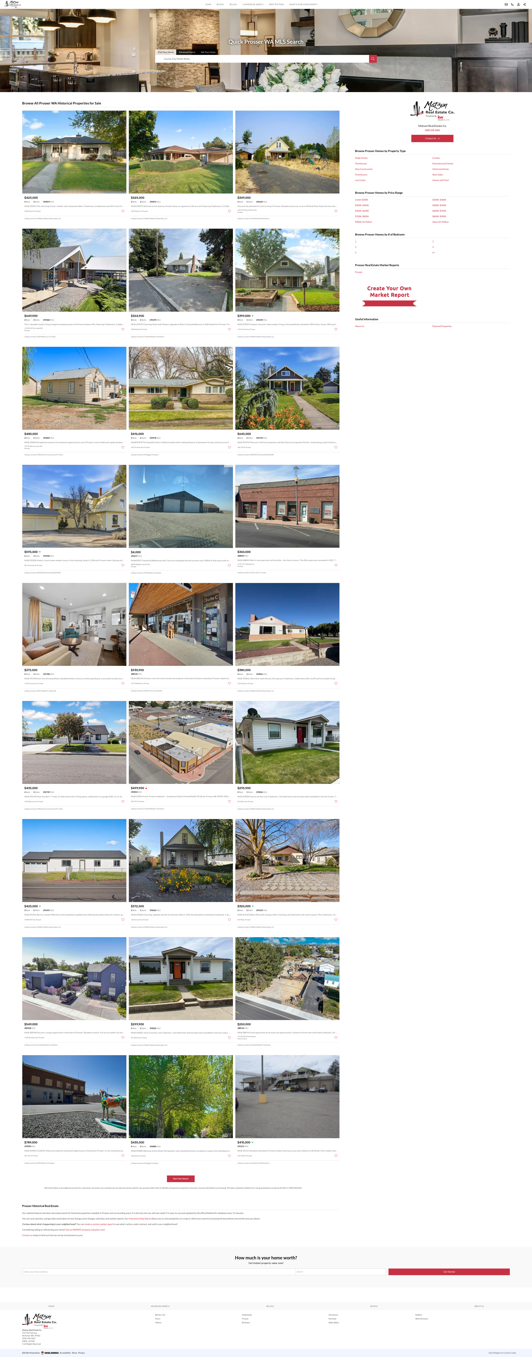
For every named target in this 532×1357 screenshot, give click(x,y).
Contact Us (431, 138)
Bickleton (246, 1322)
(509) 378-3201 (432, 130)
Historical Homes (440, 169)
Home (208, 4)
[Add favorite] (122, 211)
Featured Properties (442, 326)
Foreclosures (361, 174)
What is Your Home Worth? (303, 4)
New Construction (364, 169)
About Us (359, 326)
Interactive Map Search (140, 1218)
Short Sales (437, 174)
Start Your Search (180, 1178)
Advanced (187, 52)
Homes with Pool (440, 180)
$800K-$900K (439, 216)
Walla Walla (334, 1322)
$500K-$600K (362, 210)
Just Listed (360, 180)
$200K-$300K (439, 199)
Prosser (358, 272)
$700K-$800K (362, 216)
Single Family (361, 158)
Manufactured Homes (442, 163)
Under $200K (361, 199)
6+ (433, 252)
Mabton (418, 1315)
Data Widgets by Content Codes (502, 1353)
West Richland (421, 1318)
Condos (436, 158)
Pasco (157, 1318)
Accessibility (65, 1353)
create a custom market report (99, 1224)
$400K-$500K (439, 205)
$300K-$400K (362, 205)
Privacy (81, 1353)
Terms (74, 1353)
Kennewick (333, 1315)
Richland (332, 1318)
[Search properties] (373, 59)
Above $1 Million (440, 222)
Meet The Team (276, 4)
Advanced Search (160, 1306)
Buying (220, 4)
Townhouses (361, 163)
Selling (233, 4)
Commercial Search (252, 4)
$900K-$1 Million (363, 222)
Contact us (27, 1235)
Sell (208, 52)
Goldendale (247, 1315)
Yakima (158, 1322)
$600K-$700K (439, 210)
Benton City (160, 1315)
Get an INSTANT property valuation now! (85, 1229)
